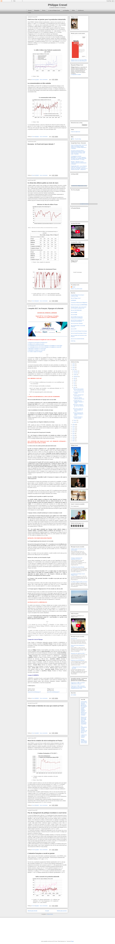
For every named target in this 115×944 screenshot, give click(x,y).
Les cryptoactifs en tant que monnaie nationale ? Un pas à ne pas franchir (84, 729)
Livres (29, 12)
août (75, 378)
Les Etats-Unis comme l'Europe (77, 567)
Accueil (29, 10)
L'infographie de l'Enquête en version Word (37, 348)
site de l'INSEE (74, 312)
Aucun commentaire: (44, 79)
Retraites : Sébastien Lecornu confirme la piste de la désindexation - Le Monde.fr (79, 162)
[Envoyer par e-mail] (52, 79)
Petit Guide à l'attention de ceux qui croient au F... (78, 406)
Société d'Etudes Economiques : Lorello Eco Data (78, 295)
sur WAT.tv (79, 185)
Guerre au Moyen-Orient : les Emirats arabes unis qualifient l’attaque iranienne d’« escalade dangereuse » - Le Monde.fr (79, 147)
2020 (73, 364)
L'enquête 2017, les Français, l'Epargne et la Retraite (45, 308)
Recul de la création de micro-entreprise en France (45, 740)
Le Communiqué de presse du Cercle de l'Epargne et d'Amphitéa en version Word (45, 345)
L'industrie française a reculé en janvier (41, 853)
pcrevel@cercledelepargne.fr (53, 692)
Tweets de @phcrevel (75, 131)
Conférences (81, 10)
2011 (73, 433)
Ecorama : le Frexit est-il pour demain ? (41, 144)
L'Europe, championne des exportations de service (76, 558)
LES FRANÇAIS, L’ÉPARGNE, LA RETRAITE (47, 312)
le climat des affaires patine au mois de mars (43, 183)
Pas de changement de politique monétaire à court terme (47, 813)
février (75, 420)
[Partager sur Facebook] (56, 79)
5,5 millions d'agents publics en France (79, 581)
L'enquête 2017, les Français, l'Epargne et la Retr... (78, 402)
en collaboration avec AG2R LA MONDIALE (47, 317)
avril (75, 385)
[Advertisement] (76, 99)
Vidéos (73, 10)
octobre (75, 374)
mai (74, 383)
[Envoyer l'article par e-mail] (50, 79)
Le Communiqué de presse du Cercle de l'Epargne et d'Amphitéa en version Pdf (44, 347)
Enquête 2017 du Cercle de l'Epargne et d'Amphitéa (47, 316)
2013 (73, 429)
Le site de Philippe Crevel (54, 10)
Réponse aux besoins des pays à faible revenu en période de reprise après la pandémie (84, 720)
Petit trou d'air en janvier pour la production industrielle (47, 19)
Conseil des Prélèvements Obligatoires (79, 302)
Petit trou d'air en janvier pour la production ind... (78, 389)
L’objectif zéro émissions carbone (84, 736)
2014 (73, 428)
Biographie (36, 10)
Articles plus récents (32, 910)
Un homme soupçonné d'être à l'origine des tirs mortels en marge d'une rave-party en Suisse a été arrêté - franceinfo (78, 152)
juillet (75, 380)
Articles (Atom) (50, 914)
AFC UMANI (73, 694)
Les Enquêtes (66, 10)
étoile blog (73, 340)
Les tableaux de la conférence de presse (36, 344)
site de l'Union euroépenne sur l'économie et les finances (77, 321)
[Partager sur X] (54, 79)
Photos (43, 10)
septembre (76, 376)
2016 (73, 424)
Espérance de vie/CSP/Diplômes (78, 660)
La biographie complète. (76, 74)
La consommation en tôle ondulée (39, 83)
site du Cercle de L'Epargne (77, 323)
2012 (73, 431)
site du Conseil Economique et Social (79, 333)
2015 (73, 426)
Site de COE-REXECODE (76, 310)
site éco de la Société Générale (77, 338)
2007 (73, 440)
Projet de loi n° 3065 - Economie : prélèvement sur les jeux (78, 683)
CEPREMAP (73, 300)
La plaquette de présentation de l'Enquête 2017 (37, 342)
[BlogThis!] (53, 79)
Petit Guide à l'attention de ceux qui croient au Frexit (45, 706)
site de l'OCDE (74, 314)
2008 (73, 438)
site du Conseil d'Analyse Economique (79, 331)
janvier (75, 422)
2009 (73, 437)
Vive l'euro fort (74, 638)
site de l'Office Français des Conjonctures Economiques (77, 317)
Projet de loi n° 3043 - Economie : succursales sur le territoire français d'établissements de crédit (78, 687)
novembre (76, 372)
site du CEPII (73, 328)
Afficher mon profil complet (76, 288)
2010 (73, 435)
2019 (73, 365)
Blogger (72, 941)
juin (74, 381)
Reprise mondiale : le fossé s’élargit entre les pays (84, 741)
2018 (73, 367)
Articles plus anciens (62, 910)
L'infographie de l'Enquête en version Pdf (36, 350)
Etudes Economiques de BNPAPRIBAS (79, 304)
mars (75, 387)
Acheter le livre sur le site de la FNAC (79, 59)
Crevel (73, 286)
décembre (76, 371)
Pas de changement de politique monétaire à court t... (78, 414)
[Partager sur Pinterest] (57, 79)
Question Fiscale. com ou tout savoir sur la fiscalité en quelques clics (78, 307)
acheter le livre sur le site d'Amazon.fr (79, 60)
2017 (73, 369)
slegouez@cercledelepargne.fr (34, 692)
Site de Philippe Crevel (75, 298)
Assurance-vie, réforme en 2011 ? (78, 653)
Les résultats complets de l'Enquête (35, 351)
